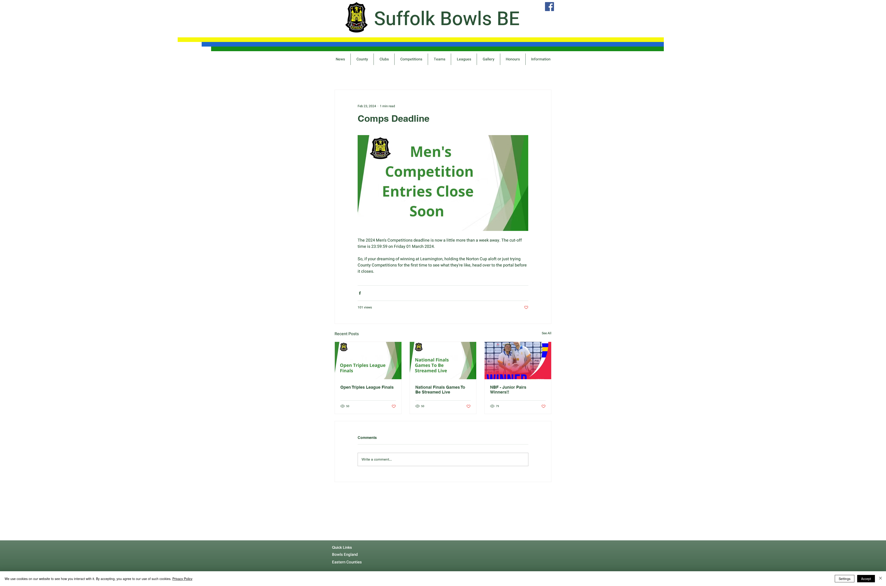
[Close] (880, 578)
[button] (411, 59)
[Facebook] (549, 6)
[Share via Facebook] (360, 293)
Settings (844, 578)
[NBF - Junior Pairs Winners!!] (518, 360)
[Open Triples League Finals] (368, 360)
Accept (866, 578)
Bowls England (345, 554)
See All (546, 333)
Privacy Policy (182, 578)
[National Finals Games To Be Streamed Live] (443, 360)
